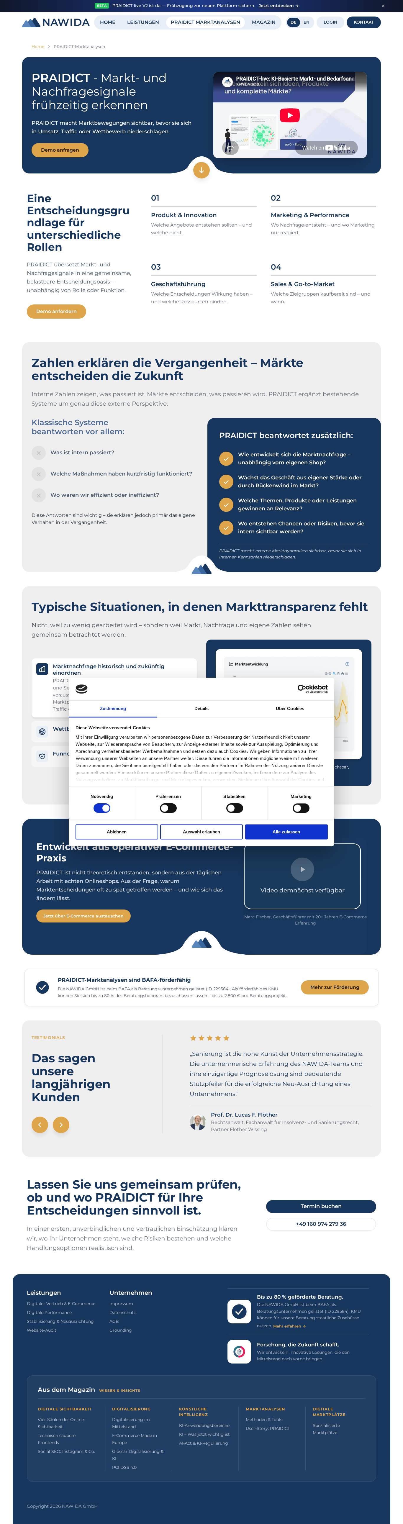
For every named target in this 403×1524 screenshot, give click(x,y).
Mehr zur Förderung (334, 987)
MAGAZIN (264, 22)
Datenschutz (122, 1312)
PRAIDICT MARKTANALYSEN (205, 22)
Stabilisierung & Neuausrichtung (60, 1321)
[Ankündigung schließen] (383, 5)
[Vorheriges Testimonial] (40, 1125)
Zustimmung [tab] (113, 708)
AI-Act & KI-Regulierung (203, 1443)
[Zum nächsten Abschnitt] (201, 170)
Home (38, 46)
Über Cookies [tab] (290, 708)
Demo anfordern (56, 311)
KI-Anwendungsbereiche (204, 1425)
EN (306, 22)
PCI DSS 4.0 (124, 1467)
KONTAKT (364, 22)
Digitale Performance (49, 1312)
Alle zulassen (286, 831)
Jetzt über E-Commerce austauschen (83, 916)
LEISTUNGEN (143, 22)
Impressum (121, 1303)
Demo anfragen (60, 150)
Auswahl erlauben (201, 831)
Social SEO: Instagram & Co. (66, 1451)
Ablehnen (117, 831)
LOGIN (330, 22)
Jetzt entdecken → (279, 5)
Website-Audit (41, 1330)
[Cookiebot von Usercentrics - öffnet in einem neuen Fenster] (302, 689)
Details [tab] (201, 708)
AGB (114, 1321)
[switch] (168, 808)
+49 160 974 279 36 (321, 1224)
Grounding (120, 1330)
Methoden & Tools (264, 1419)
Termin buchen (321, 1206)
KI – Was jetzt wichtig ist (204, 1434)
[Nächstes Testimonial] (61, 1125)
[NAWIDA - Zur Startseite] (56, 22)
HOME (107, 22)
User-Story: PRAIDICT (268, 1428)
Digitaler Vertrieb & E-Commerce (61, 1303)
